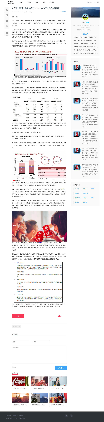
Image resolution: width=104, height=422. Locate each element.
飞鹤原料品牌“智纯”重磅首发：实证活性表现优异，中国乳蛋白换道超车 (86, 43)
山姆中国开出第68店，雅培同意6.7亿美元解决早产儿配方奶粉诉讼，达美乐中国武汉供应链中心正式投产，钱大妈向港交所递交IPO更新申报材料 (86, 50)
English (52, 2)
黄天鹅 (77, 189)
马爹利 (77, 202)
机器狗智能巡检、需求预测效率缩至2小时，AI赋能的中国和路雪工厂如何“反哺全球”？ (86, 46)
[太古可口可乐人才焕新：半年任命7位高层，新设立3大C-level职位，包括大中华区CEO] (20, 381)
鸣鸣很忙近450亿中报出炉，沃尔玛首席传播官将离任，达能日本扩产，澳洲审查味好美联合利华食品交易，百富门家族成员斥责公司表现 (86, 37)
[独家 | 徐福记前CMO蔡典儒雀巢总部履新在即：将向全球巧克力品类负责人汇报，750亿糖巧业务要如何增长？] (39, 397)
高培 (92, 197)
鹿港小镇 (85, 193)
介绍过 (63, 189)
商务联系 (15, 415)
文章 (21, 2)
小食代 (30, 12)
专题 (37, 2)
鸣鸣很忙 (77, 197)
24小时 (29, 2)
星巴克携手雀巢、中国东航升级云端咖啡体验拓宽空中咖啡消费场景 (86, 53)
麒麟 (92, 189)
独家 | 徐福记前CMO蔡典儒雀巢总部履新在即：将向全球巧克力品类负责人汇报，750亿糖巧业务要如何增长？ (86, 40)
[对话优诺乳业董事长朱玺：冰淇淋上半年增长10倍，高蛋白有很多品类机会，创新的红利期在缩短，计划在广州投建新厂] (58, 397)
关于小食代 (8, 415)
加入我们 (21, 415)
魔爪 (85, 197)
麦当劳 (85, 189)
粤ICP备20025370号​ (20, 418)
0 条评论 (89, 30)
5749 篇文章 (80, 30)
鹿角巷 (77, 193)
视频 (44, 2)
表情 (14, 367)
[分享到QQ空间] (6, 22)
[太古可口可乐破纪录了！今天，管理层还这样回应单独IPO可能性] (39, 381)
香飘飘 (85, 202)
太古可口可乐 (16, 326)
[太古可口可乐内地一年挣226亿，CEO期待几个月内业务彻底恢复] (20, 397)
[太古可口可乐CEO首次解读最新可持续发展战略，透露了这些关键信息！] (58, 381)
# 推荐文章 (63, 11)
